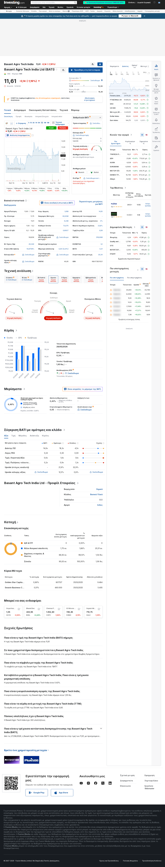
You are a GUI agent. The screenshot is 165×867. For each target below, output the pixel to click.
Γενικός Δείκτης (116, 96)
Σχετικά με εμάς (127, 775)
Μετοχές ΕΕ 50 (116, 112)
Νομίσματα (114, 66)
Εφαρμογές (150, 775)
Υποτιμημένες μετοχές (152, 11)
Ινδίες (100, 505)
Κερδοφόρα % (130, 142)
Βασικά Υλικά (96, 494)
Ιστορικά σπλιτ (57, 116)
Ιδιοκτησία (28, 116)
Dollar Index (114, 116)
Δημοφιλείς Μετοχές (121, 227)
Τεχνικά (64, 110)
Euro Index (114, 120)
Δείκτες (125, 66)
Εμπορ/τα (134, 66)
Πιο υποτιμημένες (117, 278)
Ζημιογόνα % (143, 142)
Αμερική (99, 11)
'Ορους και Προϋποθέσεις (109, 861)
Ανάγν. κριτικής (148, 205)
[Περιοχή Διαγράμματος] (11, 123)
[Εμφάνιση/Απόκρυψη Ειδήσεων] (53, 122)
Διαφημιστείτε (126, 781)
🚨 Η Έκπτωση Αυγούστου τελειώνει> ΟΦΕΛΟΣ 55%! (104, 2)
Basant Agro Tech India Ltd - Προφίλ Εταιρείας (39, 483)
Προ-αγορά (43, 11)
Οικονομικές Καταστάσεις (42, 110)
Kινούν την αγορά (119, 135)
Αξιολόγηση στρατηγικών (89, 99)
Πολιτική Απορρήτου (130, 861)
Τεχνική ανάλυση (17, 271)
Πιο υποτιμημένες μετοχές (119, 270)
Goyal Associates (13, 608)
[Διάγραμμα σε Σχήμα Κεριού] (6, 123)
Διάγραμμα (20, 110)
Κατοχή (10, 522)
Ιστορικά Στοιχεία (41, 116)
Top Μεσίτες (116, 188)
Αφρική (139, 11)
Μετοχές (144, 66)
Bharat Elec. (30, 608)
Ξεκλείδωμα (95, 80)
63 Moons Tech (72, 608)
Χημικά (99, 489)
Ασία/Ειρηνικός (130, 11)
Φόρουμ (75, 110)
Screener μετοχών (83, 7)
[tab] (11, 279)
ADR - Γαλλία (90, 11)
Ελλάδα (34, 11)
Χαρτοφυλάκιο (151, 781)
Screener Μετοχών (22, 11)
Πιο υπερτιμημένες (134, 278)
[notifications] (154, 2)
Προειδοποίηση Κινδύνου (151, 861)
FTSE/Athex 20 (116, 100)
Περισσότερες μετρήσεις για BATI (91, 202)
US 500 (113, 108)
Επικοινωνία (125, 786)
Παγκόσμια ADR (77, 11)
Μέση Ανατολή (118, 11)
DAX (111, 104)
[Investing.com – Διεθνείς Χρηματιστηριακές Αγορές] (14, 2)
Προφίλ (19, 116)
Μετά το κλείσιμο (54, 11)
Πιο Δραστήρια (115, 142)
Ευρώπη (107, 11)
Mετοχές (9, 11)
